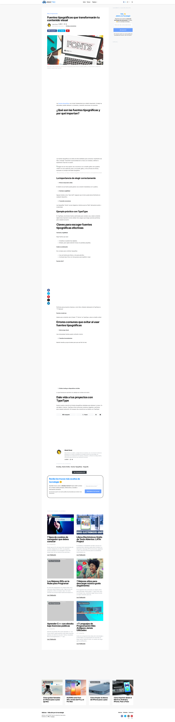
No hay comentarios (71, 26)
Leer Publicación (51, 555)
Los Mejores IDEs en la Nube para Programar (58, 582)
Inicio (84, 2)
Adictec (120, 712)
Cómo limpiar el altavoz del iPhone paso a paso (99, 699)
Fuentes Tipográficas (76, 466)
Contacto (131, 712)
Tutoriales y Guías (48, 682)
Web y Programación (52, 13)
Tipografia (85, 466)
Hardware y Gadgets (72, 682)
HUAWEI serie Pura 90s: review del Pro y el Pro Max (75, 700)
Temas (88, 2)
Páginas (94, 2)
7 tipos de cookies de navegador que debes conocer (58, 539)
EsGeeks (125, 712)
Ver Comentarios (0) (79, 472)
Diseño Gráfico (66, 466)
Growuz (52, 716)
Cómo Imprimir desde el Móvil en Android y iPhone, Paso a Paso (123, 700)
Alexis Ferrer (55, 24)
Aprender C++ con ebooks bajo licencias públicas (60, 624)
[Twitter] (125, 2)
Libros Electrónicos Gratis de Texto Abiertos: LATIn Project (89, 539)
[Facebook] (123, 2)
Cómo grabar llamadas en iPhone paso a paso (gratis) (51, 700)
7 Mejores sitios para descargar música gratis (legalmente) (89, 583)
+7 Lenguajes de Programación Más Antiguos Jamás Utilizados (86, 627)
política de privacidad (68, 491)
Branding (58, 466)
